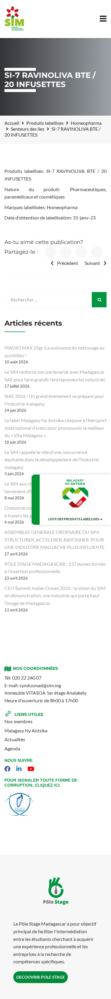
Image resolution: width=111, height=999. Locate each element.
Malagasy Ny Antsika (25, 730)
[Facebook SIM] (8, 769)
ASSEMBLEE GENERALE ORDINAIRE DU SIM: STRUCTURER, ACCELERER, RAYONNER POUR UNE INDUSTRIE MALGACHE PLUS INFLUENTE (54, 539)
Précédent (67, 263)
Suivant (92, 263)
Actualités (14, 739)
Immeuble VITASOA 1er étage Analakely (45, 692)
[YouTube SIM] (32, 769)
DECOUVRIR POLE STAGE (40, 977)
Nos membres (18, 721)
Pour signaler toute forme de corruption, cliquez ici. (40, 783)
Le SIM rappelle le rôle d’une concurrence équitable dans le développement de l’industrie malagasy (51, 459)
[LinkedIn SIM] (19, 769)
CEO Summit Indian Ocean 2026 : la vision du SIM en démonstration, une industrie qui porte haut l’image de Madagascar (54, 595)
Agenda (12, 748)
